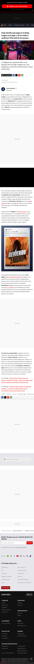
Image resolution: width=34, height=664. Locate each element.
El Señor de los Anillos (19, 25)
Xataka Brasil (5, 648)
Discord (27, 556)
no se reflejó (10, 287)
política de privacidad (21, 547)
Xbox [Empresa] (5, 579)
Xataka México (5, 646)
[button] (11, 88)
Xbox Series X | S (21, 567)
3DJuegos (19, 603)
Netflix (4, 25)
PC (2, 570)
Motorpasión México (22, 653)
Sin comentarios (7, 75)
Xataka (3, 603)
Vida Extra (19, 605)
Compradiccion (5, 638)
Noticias (9, 394)
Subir (28, 594)
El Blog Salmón (20, 633)
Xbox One (4, 573)
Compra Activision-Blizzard (24, 582)
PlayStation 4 (20, 573)
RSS (24, 556)
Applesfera (4, 607)
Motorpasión (20, 623)
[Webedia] (6, 595)
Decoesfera (4, 636)
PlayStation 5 (5, 567)
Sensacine (19, 613)
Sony (3, 582)
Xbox (27, 25)
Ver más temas (5, 587)
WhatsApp (8, 556)
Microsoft (19, 576)
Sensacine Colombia (22, 650)
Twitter (16, 75)
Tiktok (30, 556)
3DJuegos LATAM (21, 646)
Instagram (20, 556)
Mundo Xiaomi (5, 612)
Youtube (17, 556)
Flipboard (19, 75)
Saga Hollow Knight (6, 576)
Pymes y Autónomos (22, 636)
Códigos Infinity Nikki (17, 530)
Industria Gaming (21, 570)
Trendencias (4, 633)
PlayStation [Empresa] (22, 579)
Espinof (19, 615)
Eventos (15, 394)
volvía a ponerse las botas (13, 277)
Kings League (23, 394)
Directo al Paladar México (8, 653)
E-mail (22, 75)
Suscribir (29, 542)
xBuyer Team (22, 211)
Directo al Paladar (6, 623)
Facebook (13, 75)
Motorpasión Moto (21, 625)
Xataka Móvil (5, 605)
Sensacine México (21, 648)
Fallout (10, 25)
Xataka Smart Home (6, 609)
